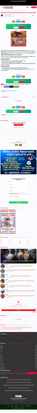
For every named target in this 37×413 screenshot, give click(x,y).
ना (15, 327)
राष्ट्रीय (18, 84)
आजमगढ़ (2, 327)
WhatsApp (16, 27)
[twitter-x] (15, 4)
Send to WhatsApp (18, 202)
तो (13, 327)
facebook (10, 240)
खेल (8, 327)
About (12, 405)
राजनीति (15, 84)
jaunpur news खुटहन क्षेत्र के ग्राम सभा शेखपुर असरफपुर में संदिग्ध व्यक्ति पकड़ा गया (19, 379)
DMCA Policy (28, 405)
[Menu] (1, 7)
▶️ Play (16, 144)
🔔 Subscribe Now (18, 124)
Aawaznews (5, 10)
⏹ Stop (23, 21)
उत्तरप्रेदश (5, 84)
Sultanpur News (18, 368)
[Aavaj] (23, 4)
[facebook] (14, 4)
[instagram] (19, 4)
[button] (27, 7)
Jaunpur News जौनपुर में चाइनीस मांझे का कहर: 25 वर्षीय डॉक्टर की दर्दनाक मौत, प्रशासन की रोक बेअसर (21, 295)
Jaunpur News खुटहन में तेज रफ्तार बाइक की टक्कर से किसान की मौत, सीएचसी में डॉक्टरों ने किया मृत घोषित (19, 385)
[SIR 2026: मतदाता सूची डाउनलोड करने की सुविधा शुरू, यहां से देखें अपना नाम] (2, 276)
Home (8, 405)
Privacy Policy (22, 405)
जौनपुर (9, 84)
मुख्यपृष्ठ (2, 10)
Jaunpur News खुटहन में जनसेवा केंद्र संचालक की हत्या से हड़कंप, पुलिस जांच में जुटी (19, 382)
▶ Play (14, 21)
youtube (28, 242)
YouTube (22, 27)
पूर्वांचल (11, 84)
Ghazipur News (18, 367)
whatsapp (28, 240)
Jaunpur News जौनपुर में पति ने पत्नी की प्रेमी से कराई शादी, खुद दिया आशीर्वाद (21, 285)
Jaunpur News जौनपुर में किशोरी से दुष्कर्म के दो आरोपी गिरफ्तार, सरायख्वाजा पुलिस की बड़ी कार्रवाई (21, 280)
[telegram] (21, 4)
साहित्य (21, 84)
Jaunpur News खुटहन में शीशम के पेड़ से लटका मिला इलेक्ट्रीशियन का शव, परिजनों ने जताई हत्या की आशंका (21, 290)
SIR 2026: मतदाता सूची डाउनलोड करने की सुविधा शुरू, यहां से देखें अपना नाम (21, 275)
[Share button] (20, 87)
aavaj (23, 84)
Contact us (16, 405)
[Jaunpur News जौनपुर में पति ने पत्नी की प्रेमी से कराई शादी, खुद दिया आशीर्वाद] (2, 286)
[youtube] (17, 4)
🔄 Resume (18, 21)
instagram (10, 242)
